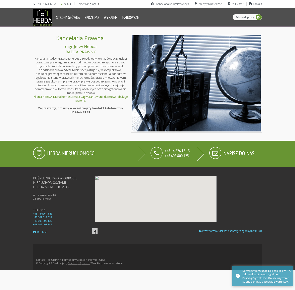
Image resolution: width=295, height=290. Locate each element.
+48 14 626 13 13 (42, 213)
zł (62, 3)
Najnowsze (130, 17)
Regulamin (53, 260)
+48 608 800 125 (177, 155)
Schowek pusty (245, 17)
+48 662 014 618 (42, 217)
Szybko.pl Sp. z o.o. (79, 263)
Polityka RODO (96, 260)
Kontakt (42, 232)
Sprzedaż (92, 17)
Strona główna (68, 17)
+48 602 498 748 (42, 224)
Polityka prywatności (73, 260)
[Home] (42, 17)
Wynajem (110, 17)
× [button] (290, 270)
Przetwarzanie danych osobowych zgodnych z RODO (231, 231)
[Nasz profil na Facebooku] (95, 231)
